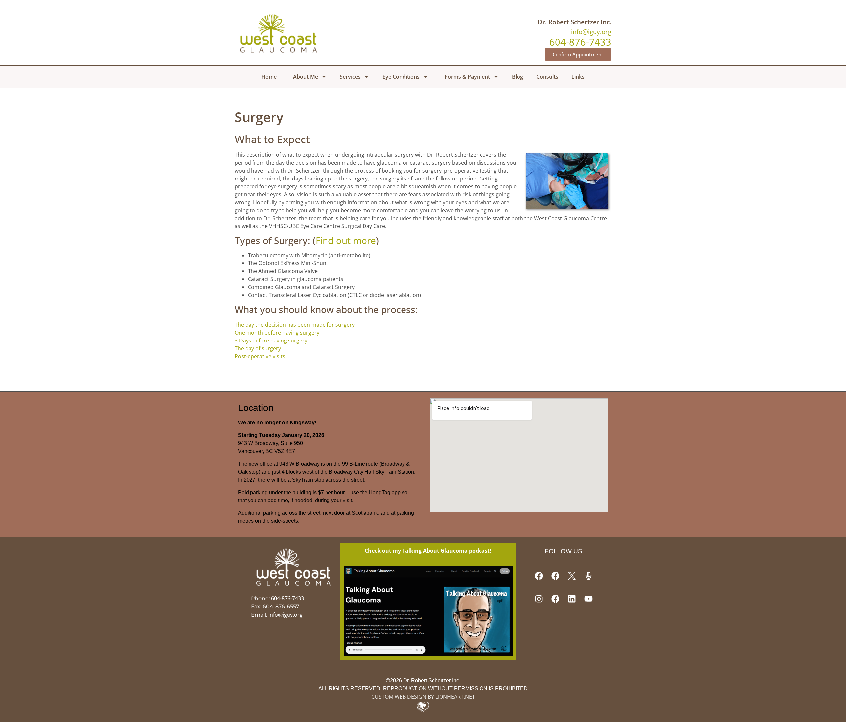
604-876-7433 (287, 598)
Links (578, 76)
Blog (517, 76)
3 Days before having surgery (271, 340)
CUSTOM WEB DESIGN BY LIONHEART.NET (423, 696)
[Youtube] (588, 599)
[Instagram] (538, 599)
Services (350, 76)
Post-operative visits (260, 356)
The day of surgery (258, 348)
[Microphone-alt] (588, 576)
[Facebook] (538, 576)
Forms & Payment (467, 76)
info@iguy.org (591, 31)
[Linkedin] (571, 599)
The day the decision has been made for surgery (295, 324)
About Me (305, 76)
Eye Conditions (401, 76)
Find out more (346, 240)
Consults (547, 76)
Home (269, 76)
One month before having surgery (277, 332)
